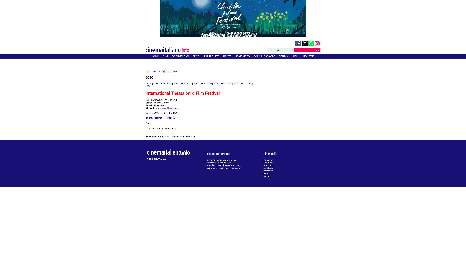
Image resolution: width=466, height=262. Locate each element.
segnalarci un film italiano (219, 162)
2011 (202, 83)
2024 (154, 71)
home (155, 56)
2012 (195, 83)
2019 (149, 83)
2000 (148, 86)
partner (267, 173)
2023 (161, 71)
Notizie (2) (170, 117)
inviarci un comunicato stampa (221, 160)
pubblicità (268, 168)
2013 (189, 83)
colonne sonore (264, 56)
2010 (209, 83)
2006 (215, 83)
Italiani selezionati (154, 117)
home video (242, 56)
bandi (266, 176)
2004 (229, 83)
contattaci (268, 162)
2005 (222, 83)
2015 (175, 83)
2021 (174, 71)
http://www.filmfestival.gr (168, 108)
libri (295, 56)
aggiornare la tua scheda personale (223, 168)
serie (196, 56)
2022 (168, 71)
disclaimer (268, 170)
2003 (235, 83)
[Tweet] (305, 45)
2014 (182, 83)
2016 (169, 83)
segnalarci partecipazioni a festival (223, 165)
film (165, 56)
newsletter (268, 165)
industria (308, 56)
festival (284, 56)
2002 (242, 83)
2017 (162, 83)
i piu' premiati (211, 56)
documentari (180, 56)
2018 (155, 83)
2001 (249, 83)
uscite (227, 56)
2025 (148, 71)
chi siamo (267, 160)
